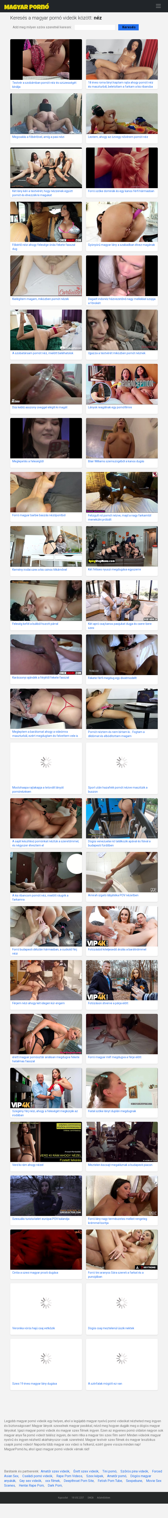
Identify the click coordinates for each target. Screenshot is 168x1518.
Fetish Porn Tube (110, 1481)
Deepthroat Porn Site (79, 1481)
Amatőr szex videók (55, 1471)
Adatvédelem (103, 1497)
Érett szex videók (86, 1471)
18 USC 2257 (78, 1497)
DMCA (90, 1497)
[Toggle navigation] (158, 6)
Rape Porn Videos (69, 1476)
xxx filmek (52, 1481)
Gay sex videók (30, 1481)
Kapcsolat (63, 1497)
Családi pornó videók (37, 1476)
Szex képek (94, 1476)
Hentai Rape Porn (31, 1485)
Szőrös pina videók (134, 1471)
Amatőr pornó (116, 1476)
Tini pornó (109, 1471)
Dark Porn (55, 1485)
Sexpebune (134, 1481)
